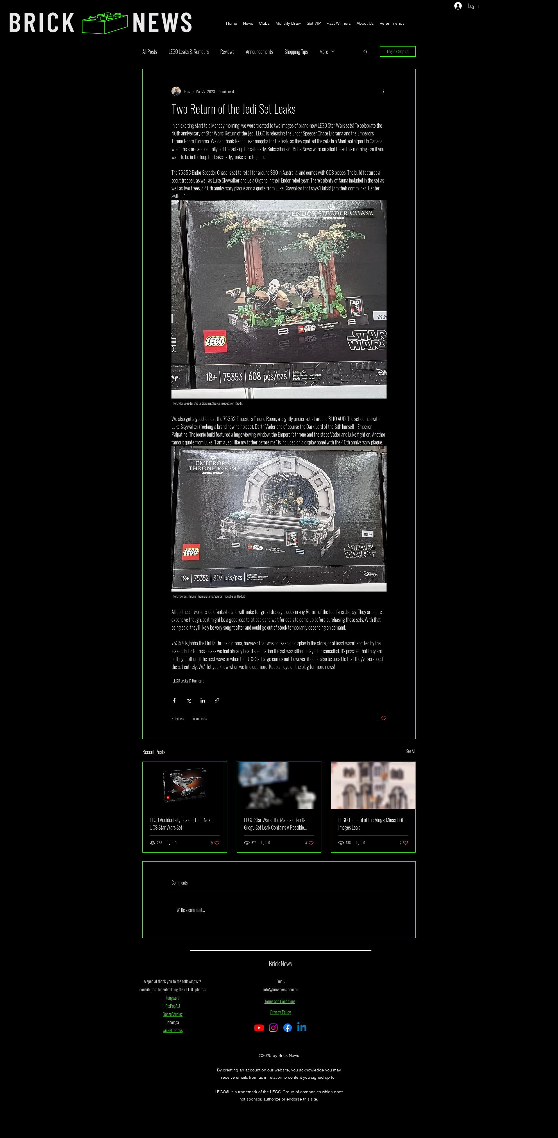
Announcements (259, 51)
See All (411, 751)
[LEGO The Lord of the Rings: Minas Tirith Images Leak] (373, 785)
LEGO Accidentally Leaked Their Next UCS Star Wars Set (181, 823)
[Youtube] (259, 1027)
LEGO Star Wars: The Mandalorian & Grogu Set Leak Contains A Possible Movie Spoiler (274, 823)
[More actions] (383, 91)
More (323, 51)
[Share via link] (217, 700)
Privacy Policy (280, 1012)
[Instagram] (273, 1027)
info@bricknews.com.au (280, 989)
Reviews (227, 51)
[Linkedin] (301, 1027)
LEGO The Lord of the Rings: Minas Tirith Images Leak (371, 823)
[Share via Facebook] (174, 700)
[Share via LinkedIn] (202, 700)
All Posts (149, 51)
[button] (365, 51)
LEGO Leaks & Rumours (189, 51)
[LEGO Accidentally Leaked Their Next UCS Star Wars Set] (185, 785)
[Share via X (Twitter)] (188, 700)
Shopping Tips (296, 51)
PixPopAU (172, 1006)
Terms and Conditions (279, 1001)
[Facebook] (287, 1027)
